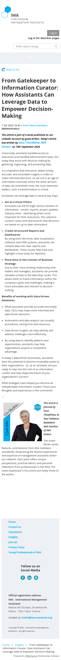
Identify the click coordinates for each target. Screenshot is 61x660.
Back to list (12, 69)
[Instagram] (36, 578)
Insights (13, 537)
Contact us (14, 526)
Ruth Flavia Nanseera (35, 125)
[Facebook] (23, 578)
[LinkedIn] (29, 578)
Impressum (15, 532)
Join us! (12, 542)
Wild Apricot (31, 656)
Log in (53, 33)
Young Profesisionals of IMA (24, 552)
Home (12, 521)
